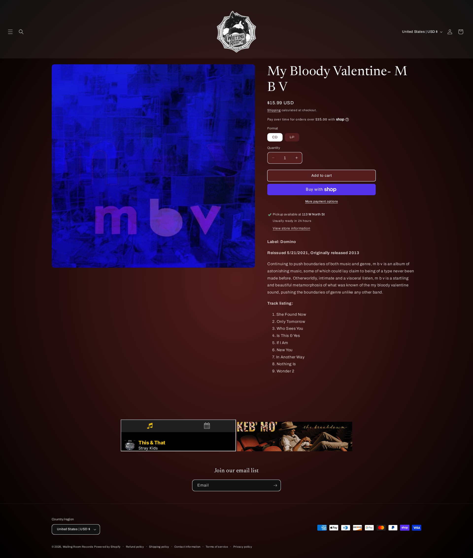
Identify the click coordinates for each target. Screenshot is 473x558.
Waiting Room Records (78, 546)
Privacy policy (242, 546)
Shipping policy (159, 546)
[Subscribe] (275, 485)
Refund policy (135, 546)
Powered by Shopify (107, 546)
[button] (10, 31)
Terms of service (217, 546)
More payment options (321, 201)
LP (294, 138)
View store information (291, 228)
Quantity (273, 148)
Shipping (274, 110)
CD (275, 137)
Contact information (187, 546)
